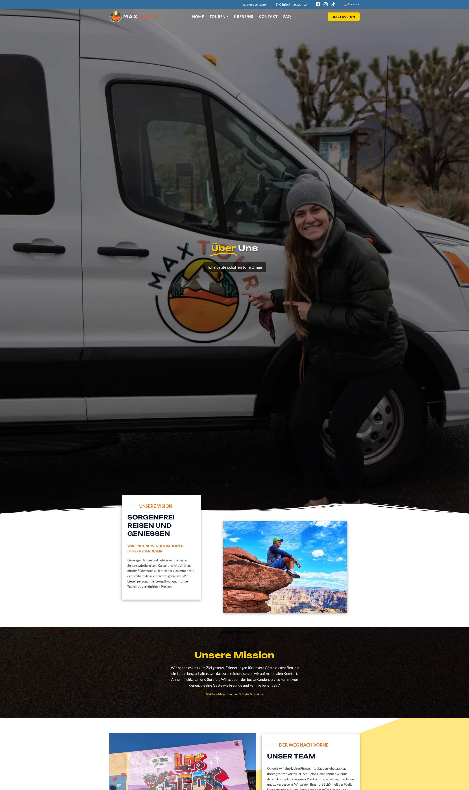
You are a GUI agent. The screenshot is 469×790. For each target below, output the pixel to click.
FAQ (287, 16)
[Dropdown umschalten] (227, 16)
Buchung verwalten (255, 4)
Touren (218, 16)
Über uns (243, 16)
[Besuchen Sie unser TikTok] (333, 4)
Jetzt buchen (344, 16)
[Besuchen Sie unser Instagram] (326, 4)
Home (198, 16)
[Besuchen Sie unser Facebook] (318, 4)
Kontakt (268, 16)
